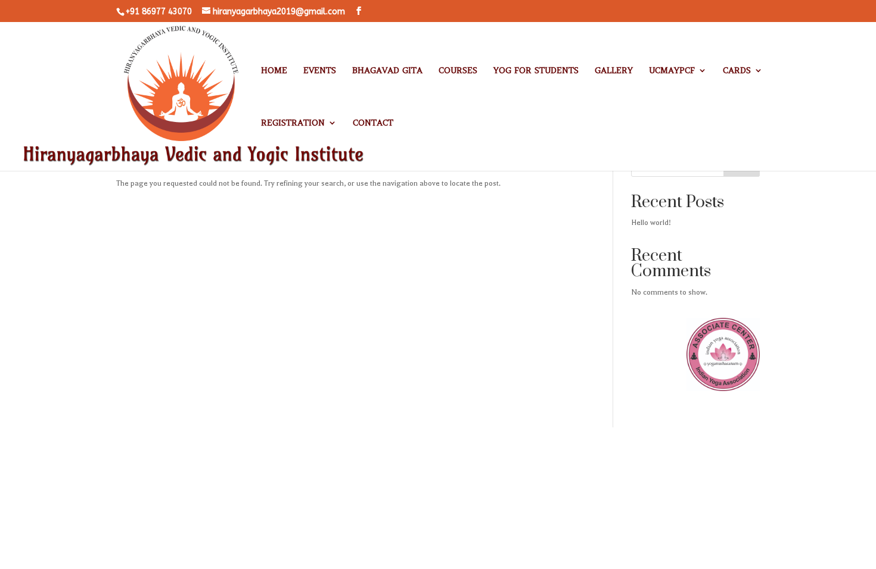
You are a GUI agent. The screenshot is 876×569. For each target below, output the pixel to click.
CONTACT (373, 123)
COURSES (458, 71)
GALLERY (614, 71)
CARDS (737, 71)
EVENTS (319, 71)
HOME (274, 71)
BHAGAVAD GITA (387, 71)
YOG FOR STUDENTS (536, 71)
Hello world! (651, 222)
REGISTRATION (293, 123)
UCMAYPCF (672, 71)
